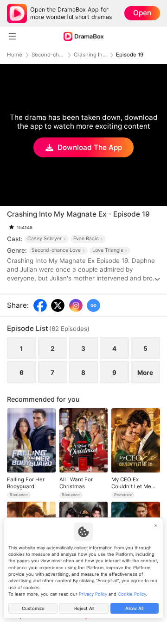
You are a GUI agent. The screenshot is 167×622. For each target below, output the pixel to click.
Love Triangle (107, 250)
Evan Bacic (86, 239)
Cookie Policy (132, 594)
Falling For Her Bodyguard (26, 482)
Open (142, 12)
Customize (33, 608)
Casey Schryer (44, 239)
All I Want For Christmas (76, 482)
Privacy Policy (93, 594)
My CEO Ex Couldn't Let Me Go (131, 482)
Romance (19, 494)
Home (14, 55)
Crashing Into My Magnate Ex (90, 55)
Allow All (134, 608)
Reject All (84, 608)
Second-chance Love (48, 55)
